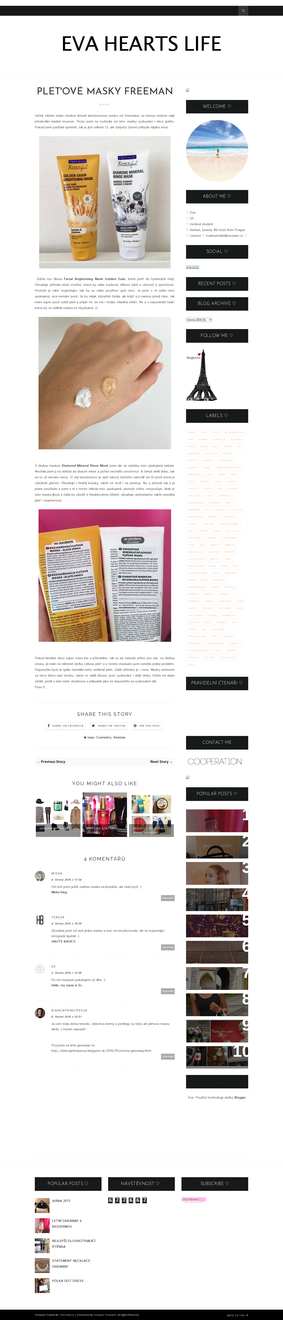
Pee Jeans (218, 580)
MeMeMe (230, 551)
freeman (119, 737)
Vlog (218, 650)
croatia (193, 467)
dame (207, 467)
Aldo (216, 432)
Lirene (217, 530)
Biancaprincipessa (69, 1010)
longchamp (229, 537)
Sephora (207, 608)
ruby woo (225, 601)
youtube (209, 657)
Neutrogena (196, 565)
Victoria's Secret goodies (54, 830)
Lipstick (203, 530)
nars (228, 558)
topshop (228, 636)
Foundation (195, 502)
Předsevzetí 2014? (206, 1025)
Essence (204, 481)
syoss (191, 629)
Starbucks (228, 615)
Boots (192, 460)
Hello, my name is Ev (66, 985)
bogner (227, 453)
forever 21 (225, 495)
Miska (56, 873)
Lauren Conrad (228, 523)
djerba (221, 474)
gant (228, 502)
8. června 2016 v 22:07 (66, 1017)
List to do (232, 530)
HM (207, 509)
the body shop (197, 636)
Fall (220, 488)
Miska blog (59, 892)
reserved (193, 601)
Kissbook (228, 516)
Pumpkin (193, 594)
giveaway (194, 509)
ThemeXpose (67, 1314)
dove (191, 481)
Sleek (240, 608)
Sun (234, 622)
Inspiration (195, 516)
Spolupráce (195, 615)
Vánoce (234, 643)
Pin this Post (150, 726)
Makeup (215, 544)
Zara (191, 664)
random (209, 594)
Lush (191, 544)
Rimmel (209, 601)
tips (214, 636)
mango (229, 544)
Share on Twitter (112, 726)
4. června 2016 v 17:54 (66, 880)
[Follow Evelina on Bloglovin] (201, 400)
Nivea (212, 565)
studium (193, 622)
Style (207, 622)
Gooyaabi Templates (104, 1314)
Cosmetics (103, 737)
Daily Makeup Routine (144, 830)
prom (215, 587)
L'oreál (192, 523)
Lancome (208, 523)
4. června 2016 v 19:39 (66, 924)
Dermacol (194, 474)
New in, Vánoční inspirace (213, 920)
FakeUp (208, 488)
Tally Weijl (218, 629)
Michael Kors (196, 558)
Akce (204, 432)
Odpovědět (168, 898)
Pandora (230, 573)
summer (221, 622)
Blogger (239, 1097)
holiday (220, 509)
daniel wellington (227, 467)
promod (230, 587)
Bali (215, 446)
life (190, 530)
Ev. (54, 966)
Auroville (219, 439)
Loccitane (194, 537)
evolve (232, 481)
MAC (202, 544)
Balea (204, 446)
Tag (203, 629)
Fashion (233, 488)
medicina (213, 551)
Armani (203, 439)
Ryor (240, 601)
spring (212, 615)
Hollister (236, 509)
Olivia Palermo (197, 573)
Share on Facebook (67, 726)
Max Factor (195, 551)
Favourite (194, 495)
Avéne (191, 446)
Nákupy (214, 558)
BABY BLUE (200, 973)
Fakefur (193, 488)
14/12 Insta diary (204, 1052)
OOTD (216, 573)
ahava (192, 432)
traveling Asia (215, 643)
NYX (235, 565)
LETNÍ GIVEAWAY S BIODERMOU (207, 818)
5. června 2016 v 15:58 (66, 973)
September (224, 608)
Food (209, 495)
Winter (231, 650)
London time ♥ (203, 894)
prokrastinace (197, 587)
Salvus (192, 608)
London (211, 537)
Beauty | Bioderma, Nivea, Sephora (103, 830)
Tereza (58, 917)
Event (218, 481)
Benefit (228, 446)
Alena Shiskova (233, 432)
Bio (240, 446)
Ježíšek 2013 (201, 841)
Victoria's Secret (198, 650)
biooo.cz (211, 453)
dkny (234, 474)
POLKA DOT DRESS (208, 999)
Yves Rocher (228, 657)
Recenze (225, 594)
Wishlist (193, 657)
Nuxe (224, 565)
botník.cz (208, 460)
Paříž (191, 580)
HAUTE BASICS (63, 941)
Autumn (236, 439)
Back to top (236, 1315)
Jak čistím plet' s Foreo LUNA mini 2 (211, 870)
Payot (204, 580)
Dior (209, 474)
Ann (190, 439)
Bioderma (194, 453)
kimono (213, 516)
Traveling (194, 643)
